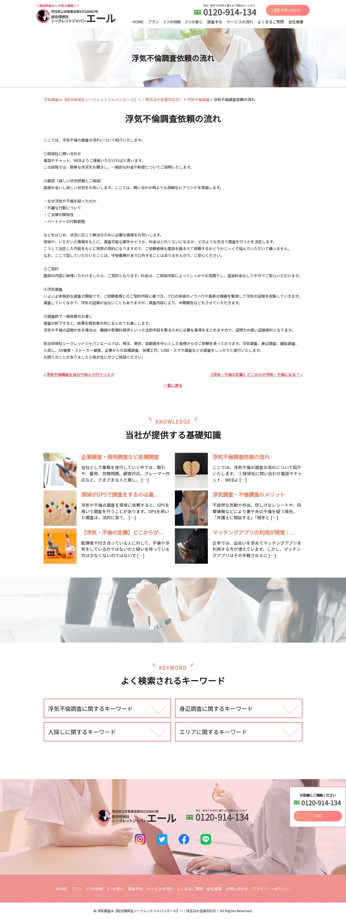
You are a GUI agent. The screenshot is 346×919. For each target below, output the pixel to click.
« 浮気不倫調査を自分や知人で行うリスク (79, 374)
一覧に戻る (173, 385)
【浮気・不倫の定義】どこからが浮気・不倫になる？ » (255, 374)
